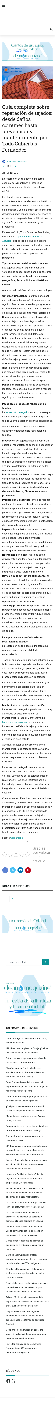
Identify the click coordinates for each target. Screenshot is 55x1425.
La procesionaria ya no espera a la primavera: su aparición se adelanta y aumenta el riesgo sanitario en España (24, 1216)
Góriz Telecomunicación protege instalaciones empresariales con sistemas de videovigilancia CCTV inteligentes (26, 1259)
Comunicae (16, 837)
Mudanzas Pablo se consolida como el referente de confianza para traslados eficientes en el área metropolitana (24, 1192)
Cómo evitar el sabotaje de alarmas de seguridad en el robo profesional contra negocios (25, 1245)
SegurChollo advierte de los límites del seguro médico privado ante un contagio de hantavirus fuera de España (27, 1086)
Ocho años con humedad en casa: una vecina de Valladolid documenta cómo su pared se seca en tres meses (26, 1334)
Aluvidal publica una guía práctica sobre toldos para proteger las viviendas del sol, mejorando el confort (26, 1273)
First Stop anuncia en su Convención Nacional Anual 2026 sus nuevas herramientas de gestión (23, 1348)
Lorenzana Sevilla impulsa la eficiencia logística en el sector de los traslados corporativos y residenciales (24, 1178)
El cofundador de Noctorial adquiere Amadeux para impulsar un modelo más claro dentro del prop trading (25, 1072)
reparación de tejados (17, 412)
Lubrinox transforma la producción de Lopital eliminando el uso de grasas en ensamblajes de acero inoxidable (24, 1230)
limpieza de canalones (14, 722)
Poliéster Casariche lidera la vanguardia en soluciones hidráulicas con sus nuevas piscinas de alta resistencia (26, 1164)
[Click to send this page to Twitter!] (13, 870)
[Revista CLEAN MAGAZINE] (27, 17)
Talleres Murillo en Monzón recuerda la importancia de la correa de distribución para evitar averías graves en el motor (27, 1301)
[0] (3, 166)
